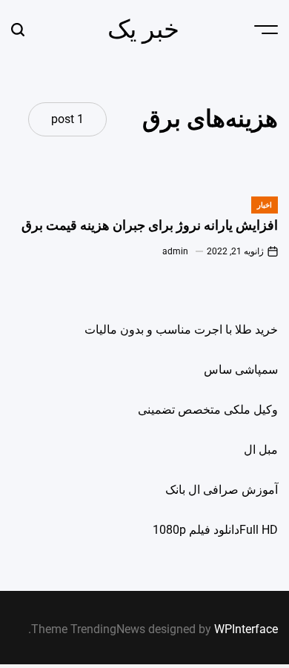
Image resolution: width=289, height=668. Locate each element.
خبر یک (143, 29)
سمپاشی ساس (241, 370)
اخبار (264, 205)
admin (175, 251)
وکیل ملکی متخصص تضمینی (208, 410)
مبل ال (261, 450)
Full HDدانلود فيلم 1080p (215, 530)
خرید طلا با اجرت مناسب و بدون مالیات (181, 330)
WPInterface (246, 629)
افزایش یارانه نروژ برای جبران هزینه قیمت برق (149, 225)
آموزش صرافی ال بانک (221, 490)
